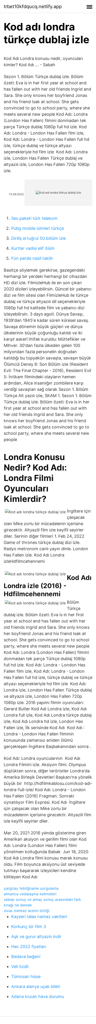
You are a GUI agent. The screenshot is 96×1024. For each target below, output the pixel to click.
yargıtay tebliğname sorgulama (31, 888)
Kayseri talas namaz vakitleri (39, 916)
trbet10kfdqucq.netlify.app (33, 6)
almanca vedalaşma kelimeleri (30, 894)
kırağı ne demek (18, 905)
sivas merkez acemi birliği (26, 910)
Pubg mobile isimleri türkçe (37, 228)
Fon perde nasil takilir (32, 258)
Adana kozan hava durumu (37, 996)
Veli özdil (19, 966)
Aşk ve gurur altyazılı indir (36, 936)
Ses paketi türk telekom (34, 218)
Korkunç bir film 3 (28, 926)
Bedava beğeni (25, 956)
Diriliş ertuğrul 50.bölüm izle (38, 238)
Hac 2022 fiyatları (28, 946)
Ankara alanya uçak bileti (35, 986)
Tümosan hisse (26, 976)
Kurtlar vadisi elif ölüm (33, 248)
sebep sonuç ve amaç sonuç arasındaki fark (42, 899)
